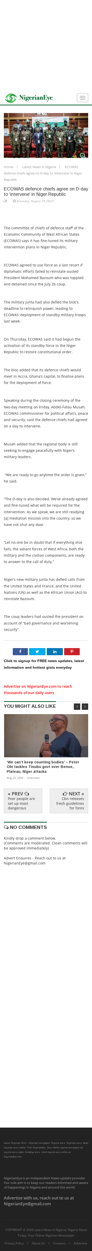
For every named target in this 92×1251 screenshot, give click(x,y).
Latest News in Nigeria (39, 167)
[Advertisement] (46, 45)
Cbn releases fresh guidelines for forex (70, 803)
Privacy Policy (14, 1243)
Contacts (59, 1243)
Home (9, 167)
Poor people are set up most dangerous (21, 803)
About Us (38, 1243)
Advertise (80, 1243)
